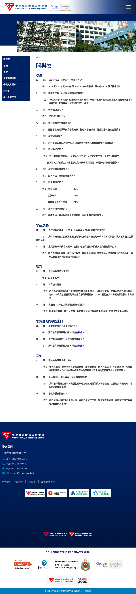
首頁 (38, 57)
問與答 (6, 90)
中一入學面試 (9, 97)
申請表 (6, 59)
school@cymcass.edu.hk (22, 473)
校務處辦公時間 (48, 481)
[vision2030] (68, 580)
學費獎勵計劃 (9, 78)
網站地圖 (6, 481)
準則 (5, 65)
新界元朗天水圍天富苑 (16, 459)
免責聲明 (19, 481)
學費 (5, 72)
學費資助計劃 (9, 84)
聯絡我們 (32, 481)
